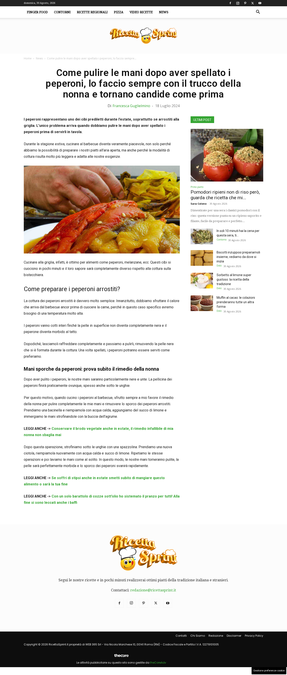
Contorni (62, 12)
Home (28, 58)
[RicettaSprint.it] (143, 36)
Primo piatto (197, 186)
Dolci (219, 265)
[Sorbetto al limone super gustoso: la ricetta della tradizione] (202, 280)
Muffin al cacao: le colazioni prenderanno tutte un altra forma (236, 302)
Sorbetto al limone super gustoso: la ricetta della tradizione (234, 279)
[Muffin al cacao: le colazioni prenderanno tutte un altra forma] (202, 303)
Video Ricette (141, 12)
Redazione (216, 636)
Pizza (118, 12)
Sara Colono (199, 203)
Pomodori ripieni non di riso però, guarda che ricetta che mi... (225, 194)
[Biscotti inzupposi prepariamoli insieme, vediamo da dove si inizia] (202, 258)
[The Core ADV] (121, 657)
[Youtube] (260, 3)
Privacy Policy (254, 636)
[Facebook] (230, 3)
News (163, 12)
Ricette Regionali (92, 12)
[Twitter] (252, 3)
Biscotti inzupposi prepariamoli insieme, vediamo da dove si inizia (238, 257)
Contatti (181, 636)
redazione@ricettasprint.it (153, 590)
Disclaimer (234, 636)
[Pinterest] (245, 3)
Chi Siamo (197, 636)
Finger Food (37, 12)
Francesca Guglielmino (131, 105)
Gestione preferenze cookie (269, 670)
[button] (257, 12)
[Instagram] (237, 3)
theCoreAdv (158, 662)
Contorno (221, 239)
